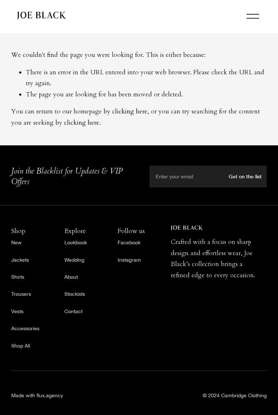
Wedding (74, 260)
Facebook (129, 242)
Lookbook (75, 242)
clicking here (129, 111)
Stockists (74, 294)
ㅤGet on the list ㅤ (246, 176)
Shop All (20, 346)
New (16, 242)
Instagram (129, 260)
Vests (17, 311)
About (71, 277)
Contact (73, 311)
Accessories (25, 328)
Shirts (17, 277)
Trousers (21, 294)
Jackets (20, 260)
